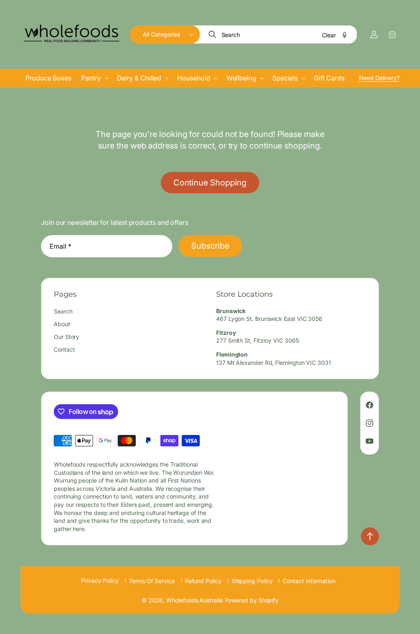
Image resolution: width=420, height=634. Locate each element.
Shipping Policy (252, 580)
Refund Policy (203, 580)
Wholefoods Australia (194, 600)
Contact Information (309, 580)
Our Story (66, 336)
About (62, 323)
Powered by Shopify (252, 600)
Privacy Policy (100, 580)
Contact (64, 349)
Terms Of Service (152, 580)
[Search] (213, 34)
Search (63, 311)
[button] (165, 34)
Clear (329, 35)
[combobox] (279, 34)
